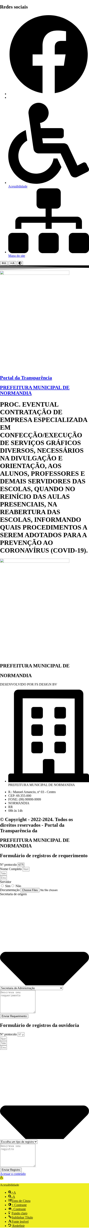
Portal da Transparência (26, 377)
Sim (7, 886)
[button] (1, 1178)
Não (18, 886)
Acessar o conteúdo (13, 1174)
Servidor (5, 882)
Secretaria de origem (13, 894)
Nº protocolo (9, 864)
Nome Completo (11, 869)
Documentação (10, 890)
